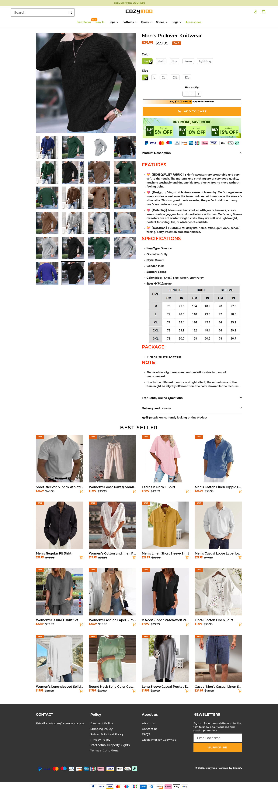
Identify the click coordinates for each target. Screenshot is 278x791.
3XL (187, 77)
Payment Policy (101, 723)
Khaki (161, 61)
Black (147, 61)
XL (163, 77)
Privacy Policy (100, 739)
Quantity (192, 87)
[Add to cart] (81, 492)
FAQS (146, 734)
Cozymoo (211, 768)
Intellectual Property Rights (110, 745)
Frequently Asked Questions (162, 398)
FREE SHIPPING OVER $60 (129, 3)
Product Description (156, 153)
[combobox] (43, 12)
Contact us (150, 729)
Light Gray (205, 61)
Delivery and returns (156, 408)
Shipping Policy (101, 729)
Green (188, 61)
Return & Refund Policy (106, 734)
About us (148, 723)
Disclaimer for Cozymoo (159, 739)
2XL (175, 77)
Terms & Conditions (104, 750)
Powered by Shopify (230, 768)
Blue (174, 61)
